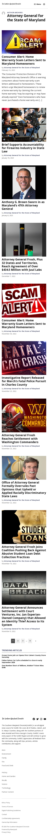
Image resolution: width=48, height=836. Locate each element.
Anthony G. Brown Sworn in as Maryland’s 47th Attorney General (23, 205)
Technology (6, 788)
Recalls (4, 780)
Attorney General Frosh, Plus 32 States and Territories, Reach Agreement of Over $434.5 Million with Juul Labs (22, 264)
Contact (4, 814)
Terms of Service (7, 807)
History (4, 772)
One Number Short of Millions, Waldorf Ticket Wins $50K (23, 667)
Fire (3, 762)
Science (4, 784)
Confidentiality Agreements (11, 818)
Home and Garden (8, 776)
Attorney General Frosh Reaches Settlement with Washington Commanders (20, 438)
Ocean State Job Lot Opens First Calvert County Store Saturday (24, 656)
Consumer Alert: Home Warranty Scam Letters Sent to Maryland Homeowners (24, 60)
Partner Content (8, 792)
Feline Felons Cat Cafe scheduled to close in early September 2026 (22, 661)
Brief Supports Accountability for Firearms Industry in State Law (23, 148)
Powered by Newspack (9, 829)
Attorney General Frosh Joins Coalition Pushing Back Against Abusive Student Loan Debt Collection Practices (24, 552)
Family (4, 758)
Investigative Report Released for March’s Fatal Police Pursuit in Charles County (24, 381)
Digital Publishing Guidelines (11, 810)
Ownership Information (9, 822)
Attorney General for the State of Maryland (22, 67)
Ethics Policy (6, 803)
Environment (6, 754)
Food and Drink (7, 765)
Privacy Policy (6, 832)
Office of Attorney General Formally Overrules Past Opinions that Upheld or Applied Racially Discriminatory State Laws (24, 489)
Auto (3, 750)
